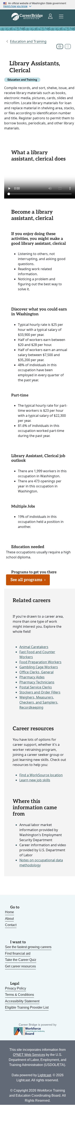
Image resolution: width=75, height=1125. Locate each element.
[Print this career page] (59, 46)
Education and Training (28, 41)
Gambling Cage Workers (38, 667)
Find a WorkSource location (41, 775)
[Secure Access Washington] (50, 17)
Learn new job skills (34, 780)
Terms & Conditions (19, 994)
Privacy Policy (15, 988)
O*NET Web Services (29, 1055)
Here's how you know (15, 6)
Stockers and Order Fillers (39, 692)
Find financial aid (17, 953)
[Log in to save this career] (68, 46)
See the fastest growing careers (28, 947)
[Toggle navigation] (61, 16)
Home (9, 912)
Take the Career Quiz (20, 960)
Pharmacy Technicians (36, 682)
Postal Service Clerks (35, 687)
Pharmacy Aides (32, 677)
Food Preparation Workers (40, 662)
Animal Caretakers (33, 647)
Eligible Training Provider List (27, 1007)
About (9, 918)
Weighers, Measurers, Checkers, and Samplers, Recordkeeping (38, 702)
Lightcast (44, 1075)
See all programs (27, 579)
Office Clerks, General (36, 672)
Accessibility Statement (22, 1001)
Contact (10, 925)
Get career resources (20, 966)
